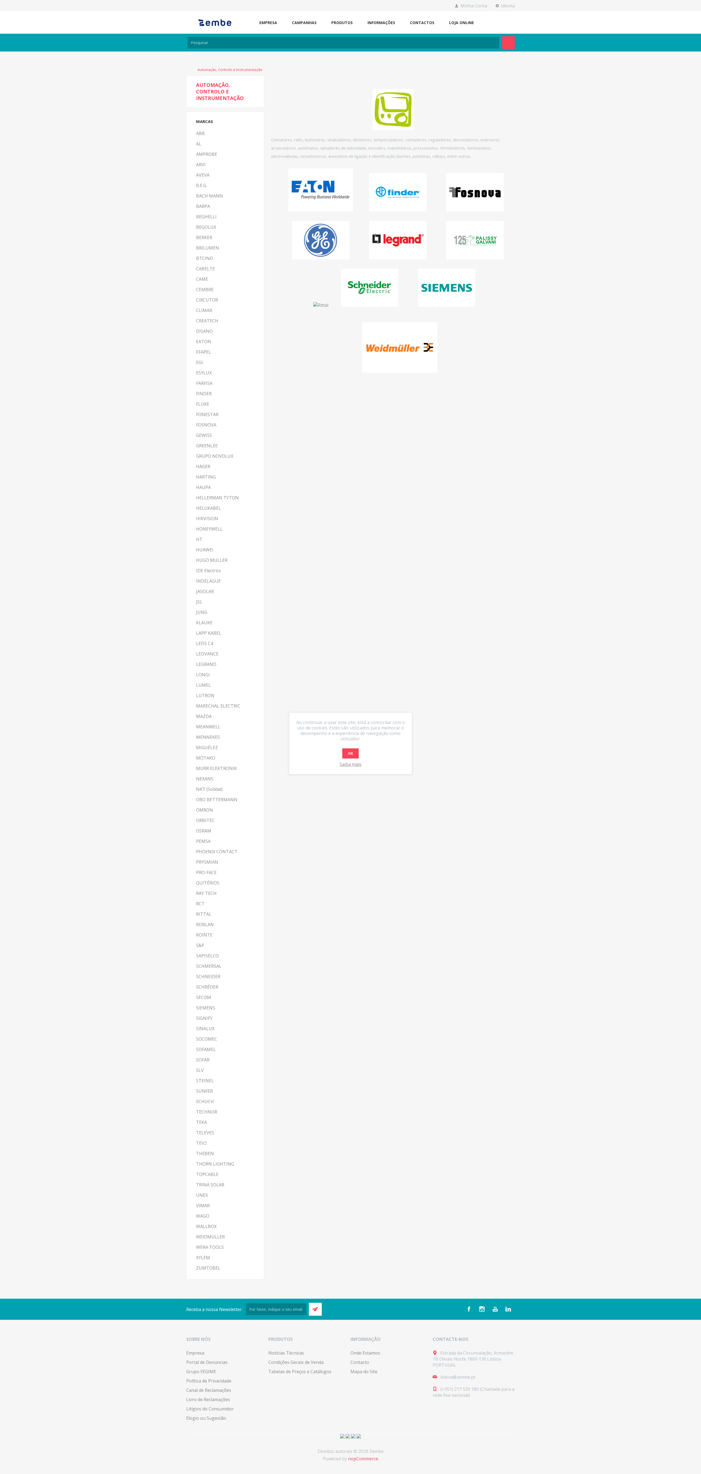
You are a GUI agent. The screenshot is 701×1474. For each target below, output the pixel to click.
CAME (202, 279)
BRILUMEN (207, 248)
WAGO (202, 1216)
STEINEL (205, 1081)
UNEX (202, 1195)
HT (199, 539)
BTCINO (204, 258)
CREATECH (207, 321)
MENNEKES (208, 737)
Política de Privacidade (208, 1381)
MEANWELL (208, 727)
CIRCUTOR (207, 300)
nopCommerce (363, 1459)
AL (198, 144)
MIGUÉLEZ (207, 748)
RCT (200, 904)
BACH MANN (209, 196)
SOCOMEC (206, 1039)
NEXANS (204, 779)
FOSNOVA (206, 425)
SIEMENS (205, 1008)
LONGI (203, 675)
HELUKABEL (208, 508)
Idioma (508, 6)
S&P (200, 945)
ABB (200, 133)
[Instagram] (482, 1309)
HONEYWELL (209, 529)
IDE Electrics (208, 571)
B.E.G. (201, 185)
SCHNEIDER (208, 977)
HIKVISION (207, 519)
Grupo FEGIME (201, 1372)
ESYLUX (204, 373)
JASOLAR (205, 591)
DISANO (204, 331)
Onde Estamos (365, 1353)
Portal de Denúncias (207, 1362)
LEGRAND (206, 664)
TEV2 (201, 1143)
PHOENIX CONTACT (216, 852)
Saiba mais (350, 764)
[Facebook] (468, 1309)
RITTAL (203, 914)
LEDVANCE (207, 654)
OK (350, 753)
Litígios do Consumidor (210, 1409)
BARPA (203, 206)
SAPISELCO (207, 956)
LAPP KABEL (208, 633)
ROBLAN (205, 924)
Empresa (195, 1353)
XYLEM (203, 1258)
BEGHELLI (206, 217)
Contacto (359, 1362)
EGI (199, 362)
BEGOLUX (206, 227)
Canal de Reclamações (208, 1390)
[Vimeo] (508, 1309)
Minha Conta (474, 6)
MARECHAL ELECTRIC (218, 706)
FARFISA (204, 383)
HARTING (206, 477)
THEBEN (205, 1153)
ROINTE (204, 935)
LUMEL (203, 685)
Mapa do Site (363, 1372)
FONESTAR (207, 414)
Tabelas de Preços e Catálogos (299, 1372)
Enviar (315, 1309)
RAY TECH (206, 893)
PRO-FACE (206, 872)
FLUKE (202, 404)
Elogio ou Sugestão (206, 1418)
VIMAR (203, 1206)
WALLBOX (206, 1226)
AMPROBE (206, 154)
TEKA (201, 1122)
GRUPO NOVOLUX (214, 456)
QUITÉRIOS (207, 883)
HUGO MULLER (212, 560)
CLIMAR (204, 310)
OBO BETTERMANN (216, 800)
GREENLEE (207, 446)
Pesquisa (508, 42)
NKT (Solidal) (209, 789)
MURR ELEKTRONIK (216, 768)
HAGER (203, 466)
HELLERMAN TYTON (217, 498)
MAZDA (204, 716)
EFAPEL (203, 352)
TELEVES (205, 1133)
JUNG (201, 612)
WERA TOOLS (210, 1247)
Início (189, 69)
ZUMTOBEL (208, 1268)
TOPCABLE (207, 1174)
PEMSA (203, 841)
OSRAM (203, 831)
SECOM (203, 997)
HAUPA (203, 487)
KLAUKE (204, 623)
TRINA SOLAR (210, 1185)
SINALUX (205, 1029)
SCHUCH (205, 1101)
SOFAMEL (206, 1049)
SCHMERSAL (209, 966)
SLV (200, 1070)
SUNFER (204, 1091)
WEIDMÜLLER (210, 1237)
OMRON (204, 810)
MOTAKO (205, 758)
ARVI (201, 165)
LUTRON (205, 695)
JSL (199, 602)
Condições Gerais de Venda (296, 1362)
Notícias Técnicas (286, 1353)
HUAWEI (204, 550)
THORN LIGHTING (215, 1164)
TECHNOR (206, 1112)
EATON (203, 342)
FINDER (204, 394)
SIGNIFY (204, 1018)
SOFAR (202, 1060)
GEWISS (204, 435)
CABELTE (205, 269)
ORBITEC (205, 820)
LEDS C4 (204, 643)
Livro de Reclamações (208, 1399)
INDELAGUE (208, 581)
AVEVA (202, 175)
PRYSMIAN (207, 862)
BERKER (204, 237)
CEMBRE (205, 290)
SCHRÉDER (207, 987)
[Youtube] (495, 1309)
